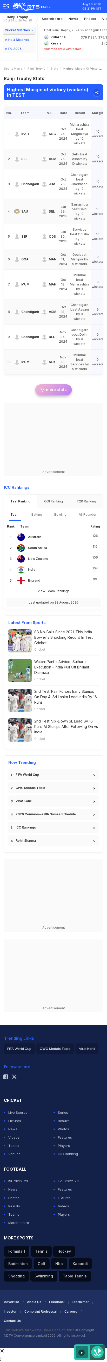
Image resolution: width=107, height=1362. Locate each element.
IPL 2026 (15, 49)
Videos (13, 1137)
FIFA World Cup (27, 775)
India (31, 569)
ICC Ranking (68, 1154)
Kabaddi (80, 1263)
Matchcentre (18, 1223)
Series (63, 1112)
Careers (70, 1311)
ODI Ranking (53, 501)
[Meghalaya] (44, 134)
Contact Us (12, 1321)
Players (64, 1145)
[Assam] (44, 159)
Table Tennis (75, 1276)
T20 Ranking (86, 501)
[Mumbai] (17, 284)
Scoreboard (52, 19)
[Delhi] (17, 159)
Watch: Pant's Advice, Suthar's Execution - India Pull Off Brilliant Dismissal (61, 667)
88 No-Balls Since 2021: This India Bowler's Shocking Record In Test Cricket (63, 637)
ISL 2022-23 (18, 1181)
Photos (90, 19)
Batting (36, 514)
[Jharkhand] (44, 184)
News (73, 19)
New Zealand (38, 559)
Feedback (57, 1302)
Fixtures (14, 1121)
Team (14, 514)
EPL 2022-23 (68, 1181)
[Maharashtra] (17, 134)
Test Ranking (20, 501)
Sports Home (13, 68)
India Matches (18, 40)
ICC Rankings (26, 827)
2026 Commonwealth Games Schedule (46, 814)
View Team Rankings (54, 591)
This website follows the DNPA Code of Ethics (39, 1330)
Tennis (41, 1251)
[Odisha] (44, 236)
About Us (34, 1302)
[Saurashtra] (17, 211)
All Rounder (88, 514)
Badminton (18, 1263)
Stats (54, 68)
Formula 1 (16, 1251)
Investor (10, 1311)
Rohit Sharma (26, 840)
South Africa (37, 548)
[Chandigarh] (17, 184)
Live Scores (17, 1112)
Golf (41, 1263)
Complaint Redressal (40, 1311)
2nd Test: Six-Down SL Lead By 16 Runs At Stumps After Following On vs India (66, 726)
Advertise (11, 1302)
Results (64, 1121)
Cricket (39, 649)
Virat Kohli (23, 801)
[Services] (17, 236)
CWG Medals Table (30, 788)
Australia (35, 537)
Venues (14, 1154)
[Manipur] (44, 259)
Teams (13, 1145)
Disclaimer (80, 1302)
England (34, 580)
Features (65, 1137)
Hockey (64, 1251)
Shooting (16, 1276)
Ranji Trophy (17, 18)
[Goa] (17, 259)
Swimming (44, 1276)
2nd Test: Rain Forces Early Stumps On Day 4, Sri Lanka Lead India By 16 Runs (65, 696)
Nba (59, 1263)
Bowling (60, 514)
